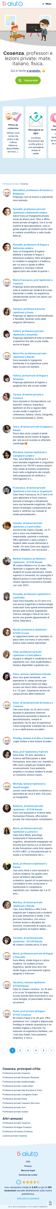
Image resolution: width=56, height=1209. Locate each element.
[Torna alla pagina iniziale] (13, 4)
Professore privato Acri (14, 1107)
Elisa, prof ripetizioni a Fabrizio (30, 751)
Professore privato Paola (15, 1098)
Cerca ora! (31, 80)
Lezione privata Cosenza (15, 1135)
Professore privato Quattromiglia (19, 1081)
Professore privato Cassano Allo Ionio (21, 1103)
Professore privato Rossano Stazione (21, 1077)
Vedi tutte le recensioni (28, 1198)
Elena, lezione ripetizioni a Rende (32, 674)
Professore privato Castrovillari (18, 1086)
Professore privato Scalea (15, 1111)
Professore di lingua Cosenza (17, 1127)
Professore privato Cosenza (16, 1073)
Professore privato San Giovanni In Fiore (22, 1090)
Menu (48, 4)
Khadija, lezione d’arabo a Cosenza (33, 738)
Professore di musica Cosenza (18, 1131)
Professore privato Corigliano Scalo (20, 1094)
